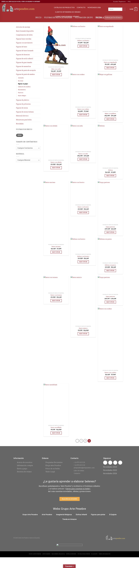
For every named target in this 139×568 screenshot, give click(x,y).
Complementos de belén (24, 35)
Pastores (20, 93)
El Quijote (113, 515)
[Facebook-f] (105, 463)
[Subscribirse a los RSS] (136, 1)
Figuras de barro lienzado (24, 51)
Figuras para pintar (98, 515)
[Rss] (115, 463)
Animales (21, 78)
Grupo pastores (110, 227)
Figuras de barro (21, 47)
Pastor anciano (56, 246)
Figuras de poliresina (23, 104)
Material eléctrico (22, 116)
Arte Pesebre (47, 515)
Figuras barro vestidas (23, 39)
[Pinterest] (120, 463)
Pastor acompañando (110, 62)
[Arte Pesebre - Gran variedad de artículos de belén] (26, 8)
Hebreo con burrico (83, 40)
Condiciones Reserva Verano (67, 16)
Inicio (38, 17)
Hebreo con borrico (83, 256)
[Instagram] (110, 463)
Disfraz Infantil (81, 515)
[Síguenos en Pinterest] (134, 1)
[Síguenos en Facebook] (132, 1)
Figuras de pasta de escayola (26, 70)
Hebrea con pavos (110, 265)
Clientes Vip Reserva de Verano (68, 12)
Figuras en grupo (23, 84)
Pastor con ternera (56, 295)
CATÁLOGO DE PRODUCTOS (64, 7)
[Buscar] (124, 9)
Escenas (20, 81)
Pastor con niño (83, 154)
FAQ (129, 1)
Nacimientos (22, 90)
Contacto (81, 7)
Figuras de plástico (22, 100)
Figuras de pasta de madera (25, 74)
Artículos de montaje (23, 27)
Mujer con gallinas (110, 113)
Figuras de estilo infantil (24, 59)
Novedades (20, 124)
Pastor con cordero (83, 109)
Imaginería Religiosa (64, 515)
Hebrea (110, 170)
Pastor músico (83, 328)
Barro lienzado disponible (25, 31)
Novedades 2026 (94, 7)
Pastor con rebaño (56, 162)
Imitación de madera (24, 87)
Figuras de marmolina (23, 66)
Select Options (56, 74)
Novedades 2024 (110, 467)
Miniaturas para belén (24, 120)
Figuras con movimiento (24, 43)
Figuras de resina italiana (25, 112)
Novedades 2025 (110, 470)
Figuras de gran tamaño (24, 62)
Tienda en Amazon (69, 519)
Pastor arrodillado (56, 427)
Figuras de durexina (23, 55)
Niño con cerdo (56, 69)
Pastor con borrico (83, 207)
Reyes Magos (22, 95)
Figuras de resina (22, 108)
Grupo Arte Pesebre (30, 515)
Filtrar (20, 135)
